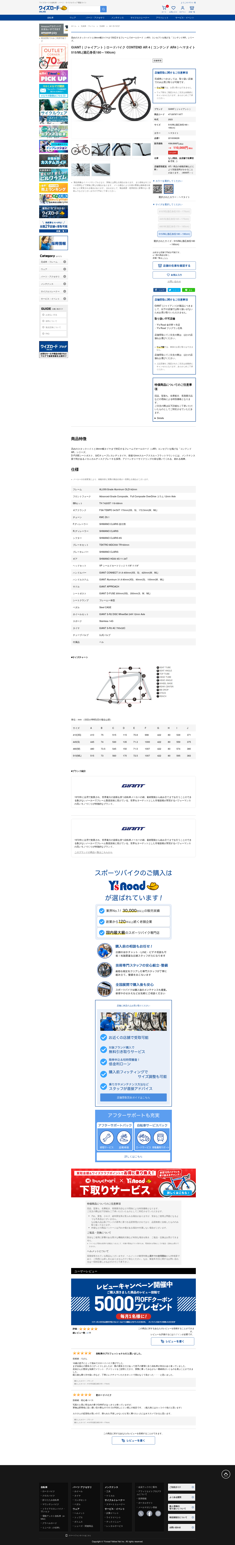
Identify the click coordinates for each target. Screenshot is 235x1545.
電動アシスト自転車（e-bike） (53, 1517)
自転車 (50, 17)
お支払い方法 (51, 314)
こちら (165, 258)
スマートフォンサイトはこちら (80, 1535)
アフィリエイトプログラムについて (149, 1493)
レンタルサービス (114, 1525)
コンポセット (80, 1499)
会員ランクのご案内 (147, 1486)
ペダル (77, 1504)
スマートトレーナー (115, 1504)
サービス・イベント (184, 17)
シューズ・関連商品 (83, 1525)
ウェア (73, 17)
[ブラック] (157, 189)
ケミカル (110, 1495)
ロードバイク (48, 1491)
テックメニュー (113, 1521)
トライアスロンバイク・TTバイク (53, 1510)
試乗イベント (112, 1512)
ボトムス (78, 1521)
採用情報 (142, 1498)
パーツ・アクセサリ (95, 17)
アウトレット (162, 17)
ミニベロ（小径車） (51, 1527)
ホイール (78, 1491)
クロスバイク (48, 1495)
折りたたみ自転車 (50, 1499)
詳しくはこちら (133, 1156)
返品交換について (53, 327)
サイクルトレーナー (140, 17)
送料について (51, 321)
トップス (78, 1517)
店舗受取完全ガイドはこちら (133, 1097)
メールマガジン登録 (147, 1507)
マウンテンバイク (50, 1504)
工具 (108, 1491)
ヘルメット (79, 1512)
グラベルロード (49, 1523)
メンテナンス (117, 17)
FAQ (47, 333)
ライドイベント (113, 1517)
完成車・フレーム (49, 261)
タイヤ (77, 1495)
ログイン (177, 1334)
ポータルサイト (145, 1502)
